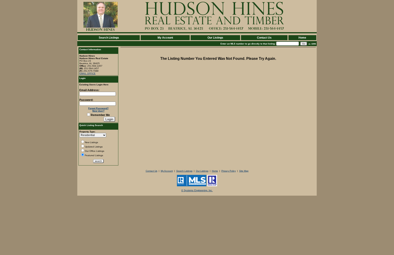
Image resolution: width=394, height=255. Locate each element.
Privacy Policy (228, 171)
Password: (86, 100)
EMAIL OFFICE (87, 73)
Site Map (244, 171)
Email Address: (89, 90)
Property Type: (87, 131)
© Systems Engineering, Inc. (197, 190)
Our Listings (215, 37)
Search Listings (109, 37)
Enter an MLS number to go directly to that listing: (247, 43)
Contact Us (264, 37)
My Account (165, 37)
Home (302, 37)
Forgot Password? (98, 108)
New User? (98, 111)
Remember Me (100, 115)
